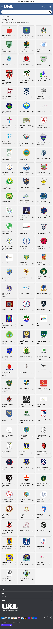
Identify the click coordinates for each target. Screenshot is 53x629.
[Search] (50, 12)
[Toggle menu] (2, 7)
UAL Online (8, 622)
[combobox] (26, 12)
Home (2, 16)
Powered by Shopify (16, 622)
